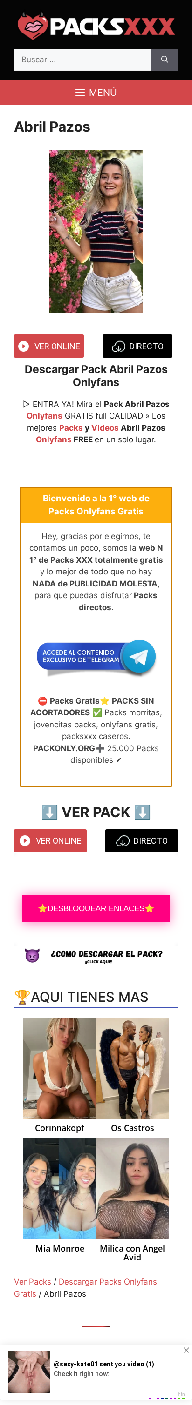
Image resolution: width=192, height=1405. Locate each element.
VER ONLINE (57, 346)
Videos (105, 428)
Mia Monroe (59, 1248)
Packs (71, 428)
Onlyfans (44, 415)
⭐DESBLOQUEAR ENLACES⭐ (96, 908)
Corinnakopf (59, 1128)
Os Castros (132, 1128)
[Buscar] (164, 60)
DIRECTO (147, 346)
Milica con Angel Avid (132, 1253)
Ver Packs (32, 1281)
